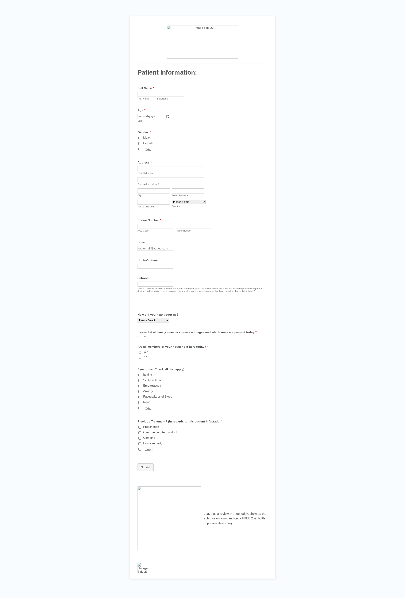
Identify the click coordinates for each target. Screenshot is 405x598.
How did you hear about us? (158, 314)
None (146, 402)
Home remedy (152, 443)
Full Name (146, 88)
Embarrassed (152, 385)
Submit (145, 467)
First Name (143, 98)
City (140, 195)
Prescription (151, 426)
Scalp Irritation (152, 380)
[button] (168, 116)
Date (140, 121)
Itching (147, 374)
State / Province (180, 195)
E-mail (142, 242)
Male (146, 137)
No (145, 356)
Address (145, 162)
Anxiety (148, 391)
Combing (149, 437)
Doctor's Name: (148, 260)
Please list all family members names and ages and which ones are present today (197, 332)
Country (176, 206)
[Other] (143, 148)
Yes (145, 352)
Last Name (162, 98)
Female (148, 143)
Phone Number (149, 220)
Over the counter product (160, 432)
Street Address (145, 173)
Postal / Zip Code (146, 206)
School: (143, 278)
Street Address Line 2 (148, 184)
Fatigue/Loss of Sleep (157, 396)
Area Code (143, 230)
